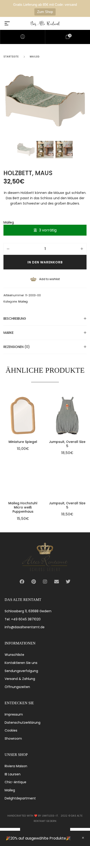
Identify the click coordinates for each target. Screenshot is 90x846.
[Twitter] (68, 581)
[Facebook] (22, 581)
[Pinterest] (33, 581)
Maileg (35, 56)
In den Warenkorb (45, 262)
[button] (41, 403)
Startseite (11, 56)
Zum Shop (45, 12)
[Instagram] (45, 581)
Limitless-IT (50, 816)
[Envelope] (56, 581)
